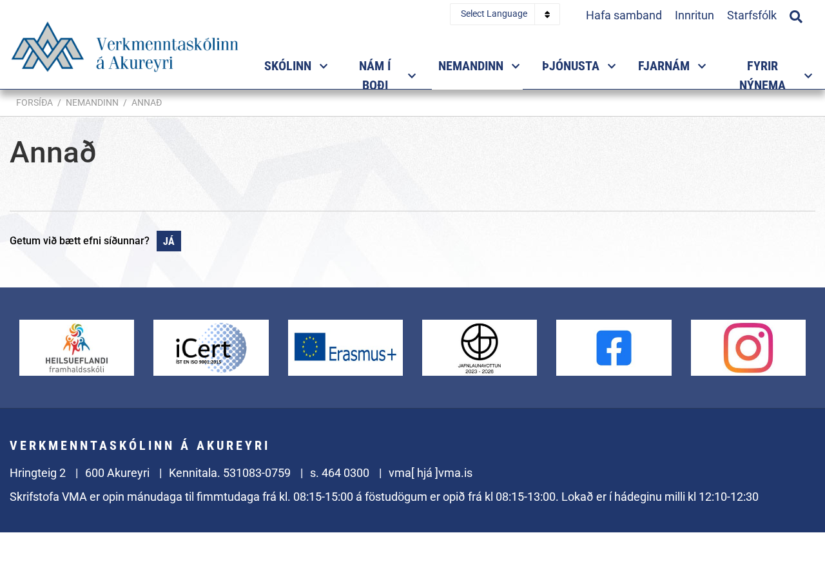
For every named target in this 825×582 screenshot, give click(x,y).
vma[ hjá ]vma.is (430, 473)
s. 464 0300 (339, 473)
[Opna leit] (796, 14)
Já (169, 241)
